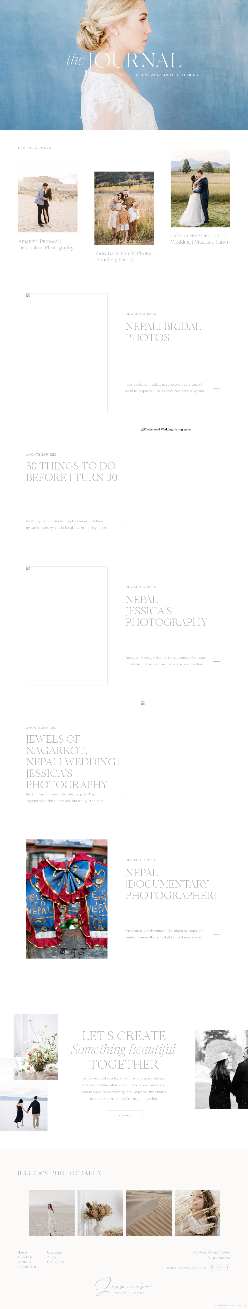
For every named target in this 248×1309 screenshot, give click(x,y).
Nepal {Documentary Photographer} (171, 885)
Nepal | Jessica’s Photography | (166, 617)
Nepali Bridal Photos (163, 333)
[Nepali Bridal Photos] (67, 352)
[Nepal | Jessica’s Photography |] (67, 625)
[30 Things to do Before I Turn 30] (181, 487)
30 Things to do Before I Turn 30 (71, 472)
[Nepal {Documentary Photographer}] (67, 899)
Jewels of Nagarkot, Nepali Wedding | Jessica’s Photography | (72, 763)
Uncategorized (140, 314)
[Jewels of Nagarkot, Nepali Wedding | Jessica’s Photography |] (181, 760)
